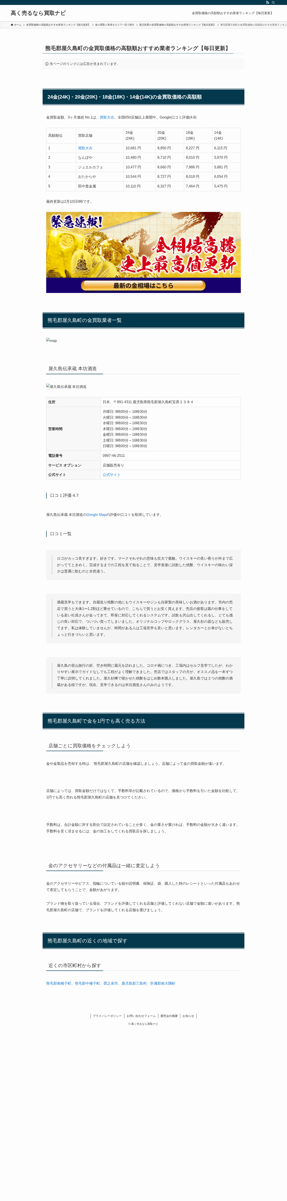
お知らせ (188, 1016)
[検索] (273, 2)
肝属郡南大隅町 (162, 983)
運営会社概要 (169, 1016)
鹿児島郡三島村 (134, 983)
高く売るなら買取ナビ (38, 13)
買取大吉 (107, 117)
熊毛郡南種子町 (58, 983)
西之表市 (111, 983)
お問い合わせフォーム (141, 1016)
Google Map (96, 515)
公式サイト (112, 475)
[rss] (267, 2)
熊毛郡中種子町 (87, 983)
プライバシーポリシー (107, 1016)
